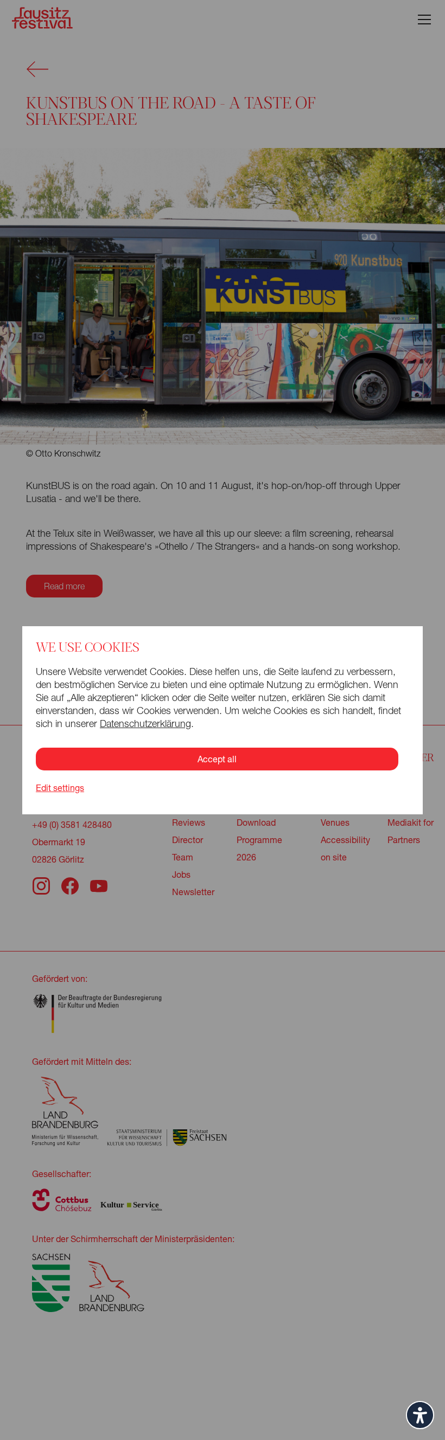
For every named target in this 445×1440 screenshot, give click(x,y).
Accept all (217, 759)
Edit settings (60, 787)
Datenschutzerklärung (145, 723)
